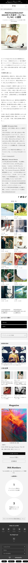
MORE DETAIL (14, 453)
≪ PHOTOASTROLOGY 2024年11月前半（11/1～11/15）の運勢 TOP (7, 311)
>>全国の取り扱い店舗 (14, 442)
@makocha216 (10, 156)
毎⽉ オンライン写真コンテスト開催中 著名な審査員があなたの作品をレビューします (14, 2)
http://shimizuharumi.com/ (8, 191)
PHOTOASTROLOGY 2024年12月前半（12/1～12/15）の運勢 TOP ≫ (19, 311)
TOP (1, 9)
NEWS (3, 326)
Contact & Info (7, 547)
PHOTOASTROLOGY (8, 9)
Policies (5, 550)
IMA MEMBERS (7, 553)
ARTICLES (4, 322)
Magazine (14, 405)
